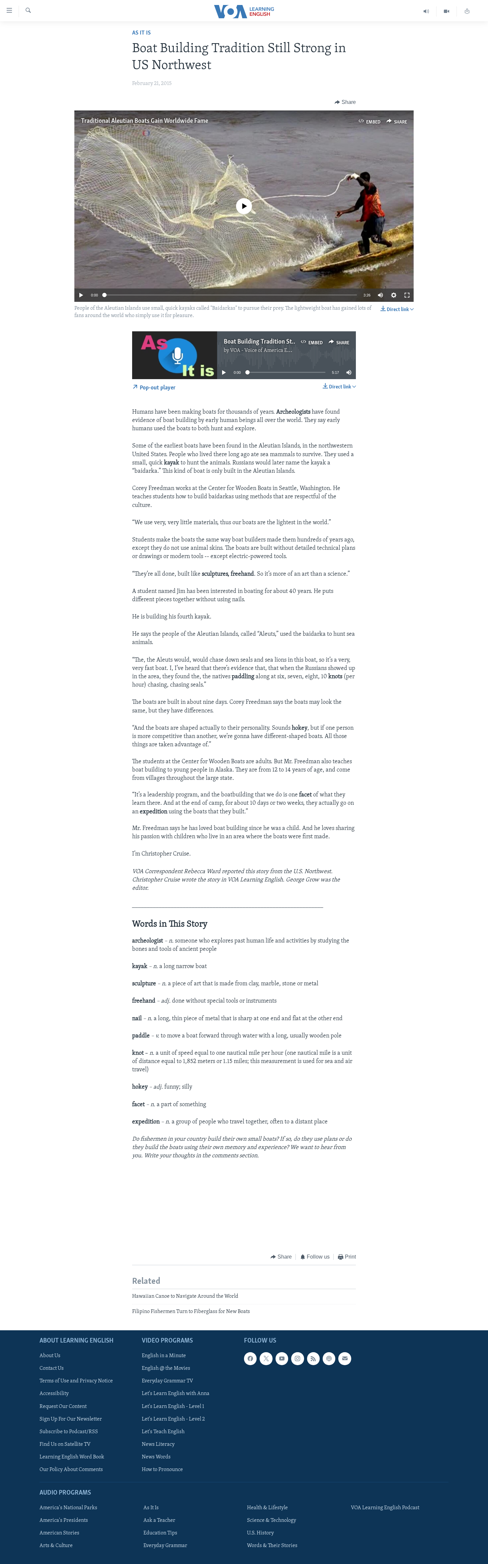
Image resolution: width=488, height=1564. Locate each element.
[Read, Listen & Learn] (467, 11)
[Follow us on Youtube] (282, 1358)
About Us (50, 1355)
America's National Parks (68, 1508)
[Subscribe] (344, 1358)
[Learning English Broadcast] (426, 11)
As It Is (141, 33)
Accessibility (54, 1394)
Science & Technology (271, 1520)
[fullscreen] (407, 295)
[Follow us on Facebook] (250, 1358)
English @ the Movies (166, 1368)
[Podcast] (329, 1358)
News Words (156, 1457)
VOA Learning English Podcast (385, 1508)
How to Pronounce (162, 1469)
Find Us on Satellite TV (65, 1444)
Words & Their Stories (272, 1545)
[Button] (345, 102)
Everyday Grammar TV (167, 1381)
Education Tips (160, 1533)
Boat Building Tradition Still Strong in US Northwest (292, 342)
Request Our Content (63, 1406)
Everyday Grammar (165, 1545)
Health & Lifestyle (267, 1508)
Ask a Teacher (159, 1520)
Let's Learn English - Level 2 (173, 1419)
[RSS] (313, 1358)
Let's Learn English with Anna (175, 1394)
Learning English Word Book (72, 1457)
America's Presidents (64, 1520)
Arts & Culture (56, 1545)
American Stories (59, 1533)
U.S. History (260, 1533)
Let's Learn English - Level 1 (173, 1406)
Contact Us (52, 1368)
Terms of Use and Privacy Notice (76, 1381)
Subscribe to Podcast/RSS (69, 1432)
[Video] (447, 11)
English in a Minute (164, 1355)
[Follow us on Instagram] (297, 1358)
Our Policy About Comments (71, 1469)
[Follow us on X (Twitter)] (266, 1358)
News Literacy (158, 1444)
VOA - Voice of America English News (272, 350)
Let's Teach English (163, 1432)
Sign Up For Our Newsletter (71, 1419)
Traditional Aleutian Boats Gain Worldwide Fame (144, 121)
